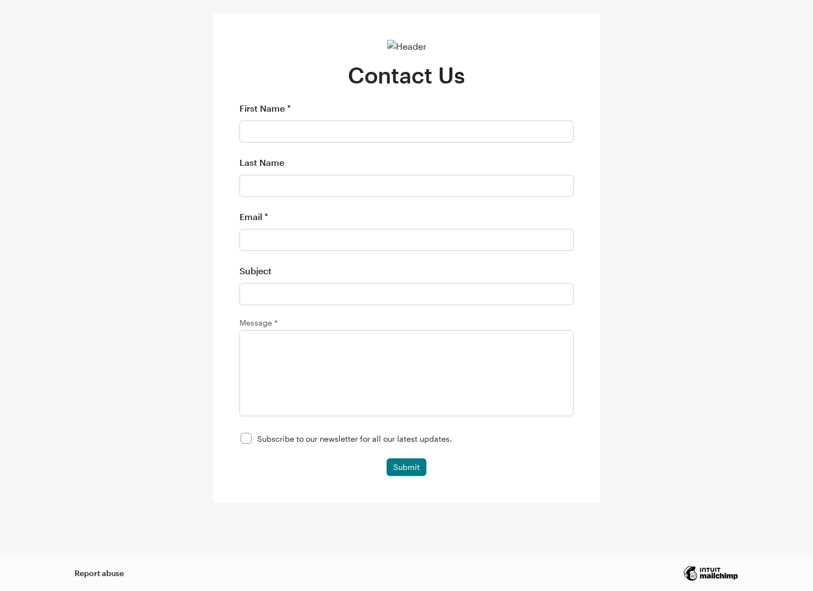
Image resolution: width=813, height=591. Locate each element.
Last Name (261, 162)
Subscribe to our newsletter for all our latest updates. (354, 438)
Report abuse (99, 573)
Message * (258, 322)
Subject (255, 270)
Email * (253, 216)
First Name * (265, 108)
